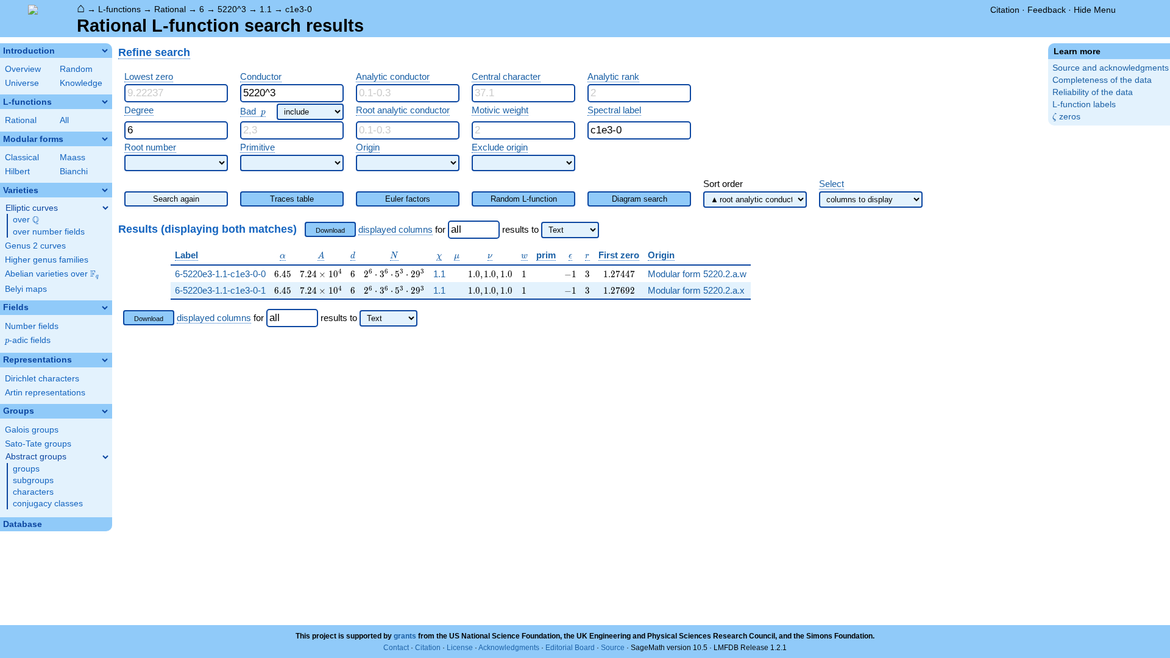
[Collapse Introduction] (105, 50)
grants (405, 636)
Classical (22, 157)
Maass (72, 157)
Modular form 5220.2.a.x (696, 290)
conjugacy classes (48, 503)
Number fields (31, 326)
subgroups (33, 480)
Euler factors (407, 198)
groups (26, 468)
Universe (22, 83)
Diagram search (639, 198)
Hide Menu (1095, 10)
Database (22, 524)
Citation (1004, 10)
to (535, 229)
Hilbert (17, 171)
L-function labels (1084, 104)
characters (33, 492)
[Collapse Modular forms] (105, 139)
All (64, 120)
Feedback (1046, 10)
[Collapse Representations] (105, 360)
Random (76, 69)
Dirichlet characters (42, 378)
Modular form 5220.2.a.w (697, 274)
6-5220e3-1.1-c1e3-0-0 (220, 274)
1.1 (266, 9)
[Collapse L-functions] (105, 102)
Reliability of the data (1092, 92)
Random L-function (524, 198)
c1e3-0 (298, 9)
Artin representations (45, 392)
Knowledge (81, 83)
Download (330, 230)
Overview (23, 69)
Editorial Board (570, 647)
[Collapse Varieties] (105, 190)
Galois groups (31, 429)
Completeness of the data (1102, 80)
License (460, 647)
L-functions (119, 9)
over (26, 220)
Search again (176, 198)
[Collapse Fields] (105, 308)
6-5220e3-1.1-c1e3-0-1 (220, 290)
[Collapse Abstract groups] (105, 457)
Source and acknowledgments (1110, 68)
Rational (170, 9)
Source (613, 647)
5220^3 (232, 9)
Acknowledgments (508, 647)
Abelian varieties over (52, 274)
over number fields (49, 231)
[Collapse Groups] (105, 411)
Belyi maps (26, 289)
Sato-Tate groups (38, 443)
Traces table (292, 198)
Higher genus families (46, 259)
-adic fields (28, 340)
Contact (396, 647)
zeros (1066, 116)
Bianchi (74, 171)
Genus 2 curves (35, 245)
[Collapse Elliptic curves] (105, 208)
